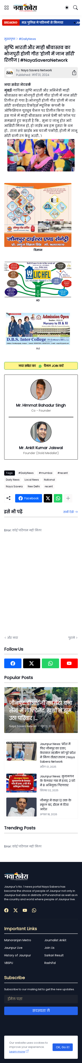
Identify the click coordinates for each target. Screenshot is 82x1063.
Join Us (49, 948)
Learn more (17, 1052)
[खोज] (75, 7)
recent (49, 486)
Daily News (13, 479)
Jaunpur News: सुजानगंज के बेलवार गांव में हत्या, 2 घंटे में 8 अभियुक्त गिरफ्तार (57, 780)
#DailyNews (27, 39)
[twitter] (31, 663)
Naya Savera (14, 486)
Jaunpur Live (13, 948)
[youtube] (69, 663)
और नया (12, 638)
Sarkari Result (54, 955)
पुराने (71, 638)
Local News (32, 479)
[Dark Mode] (67, 7)
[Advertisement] (41, 587)
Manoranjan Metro (17, 940)
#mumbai (45, 473)
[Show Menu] (6, 7)
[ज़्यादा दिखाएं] (68, 498)
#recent (62, 473)
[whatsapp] (50, 663)
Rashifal (50, 963)
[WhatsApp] (58, 498)
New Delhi (34, 486)
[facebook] (12, 663)
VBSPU (8, 963)
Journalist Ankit (55, 940)
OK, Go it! (62, 1047)
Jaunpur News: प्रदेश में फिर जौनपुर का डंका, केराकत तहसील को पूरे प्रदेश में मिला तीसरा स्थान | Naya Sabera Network (57, 753)
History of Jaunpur (17, 955)
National (49, 479)
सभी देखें (68, 512)
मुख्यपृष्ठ (9, 39)
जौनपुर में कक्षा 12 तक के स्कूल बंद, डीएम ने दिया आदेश (55, 804)
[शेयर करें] (72, 72)
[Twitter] (48, 498)
